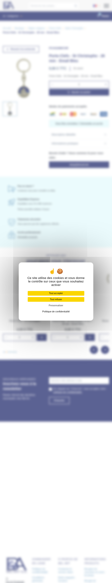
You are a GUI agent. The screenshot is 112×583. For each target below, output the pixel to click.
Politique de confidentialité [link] (56, 311)
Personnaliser (56, 305)
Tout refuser (56, 299)
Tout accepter (56, 293)
